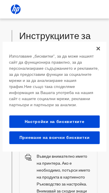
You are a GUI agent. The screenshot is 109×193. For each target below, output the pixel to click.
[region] (54, 96)
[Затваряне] (98, 48)
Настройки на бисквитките (55, 121)
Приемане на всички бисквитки (54, 137)
